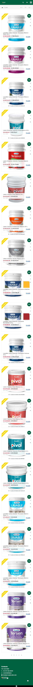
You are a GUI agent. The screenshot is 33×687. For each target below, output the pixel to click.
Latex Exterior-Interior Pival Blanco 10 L (16, 483)
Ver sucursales (5, 668)
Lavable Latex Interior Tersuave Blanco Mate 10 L (15, 578)
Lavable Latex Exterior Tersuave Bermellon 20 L (13, 322)
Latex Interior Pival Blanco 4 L (13, 387)
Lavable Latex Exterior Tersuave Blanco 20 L (16, 97)
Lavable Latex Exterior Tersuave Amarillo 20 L (16, 290)
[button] (30, 7)
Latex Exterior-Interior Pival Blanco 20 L (16, 130)
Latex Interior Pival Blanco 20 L (13, 194)
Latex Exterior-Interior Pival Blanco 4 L (15, 451)
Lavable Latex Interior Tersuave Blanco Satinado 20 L (15, 65)
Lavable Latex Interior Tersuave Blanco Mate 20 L (15, 33)
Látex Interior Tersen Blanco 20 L (14, 258)
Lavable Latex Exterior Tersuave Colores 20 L (16, 354)
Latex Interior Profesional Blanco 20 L (15, 226)
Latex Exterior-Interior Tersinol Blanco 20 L (15, 161)
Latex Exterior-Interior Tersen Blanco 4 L (16, 643)
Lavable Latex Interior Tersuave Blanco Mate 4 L (15, 546)
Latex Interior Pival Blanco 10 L (13, 419)
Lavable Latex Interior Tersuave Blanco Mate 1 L (15, 514)
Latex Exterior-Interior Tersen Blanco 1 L (16, 611)
